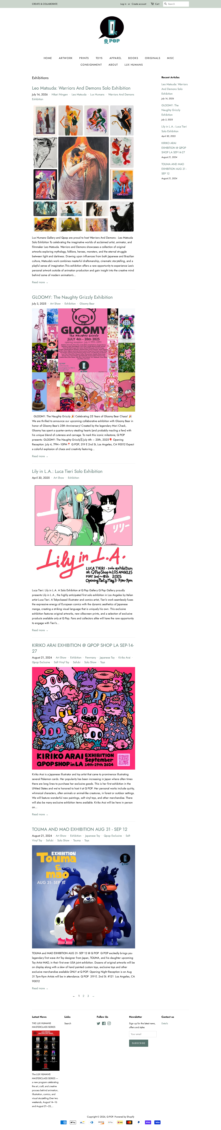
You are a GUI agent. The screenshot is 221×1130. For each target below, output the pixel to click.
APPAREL (116, 58)
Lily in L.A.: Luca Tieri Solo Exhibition (67, 471)
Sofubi (76, 662)
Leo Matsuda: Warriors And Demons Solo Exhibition (81, 88)
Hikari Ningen (60, 94)
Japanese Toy (107, 657)
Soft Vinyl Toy (61, 662)
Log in (123, 4)
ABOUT (113, 65)
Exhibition (70, 304)
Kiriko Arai (124, 657)
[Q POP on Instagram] (109, 1024)
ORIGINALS (152, 58)
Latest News (39, 1017)
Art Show (55, 304)
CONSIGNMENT (91, 65)
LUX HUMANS (134, 65)
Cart (157, 4)
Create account (139, 4)
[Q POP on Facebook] (104, 1024)
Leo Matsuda (79, 94)
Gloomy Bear (87, 304)
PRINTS (84, 58)
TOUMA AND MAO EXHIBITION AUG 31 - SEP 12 (79, 829)
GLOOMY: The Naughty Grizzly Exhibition (72, 297)
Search (67, 1023)
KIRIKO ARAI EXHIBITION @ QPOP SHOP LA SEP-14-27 (83, 648)
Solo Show (90, 662)
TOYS (99, 58)
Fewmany (90, 657)
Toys (102, 662)
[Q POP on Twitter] (98, 1024)
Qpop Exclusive (41, 662)
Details (164, 1023)
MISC (170, 58)
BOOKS (133, 58)
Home (48, 58)
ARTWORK (66, 58)
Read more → (40, 282)
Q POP (110, 1116)
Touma (77, 840)
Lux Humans (97, 94)
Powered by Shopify (124, 1116)
